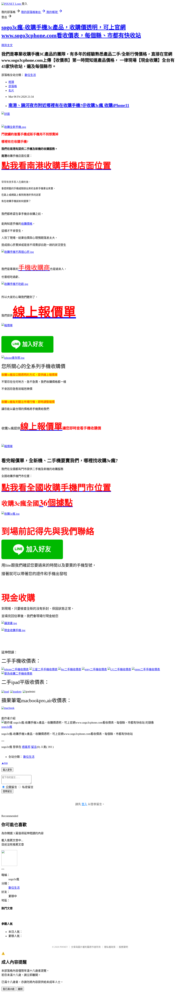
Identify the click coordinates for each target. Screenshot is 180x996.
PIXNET (64, 947)
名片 (11, 90)
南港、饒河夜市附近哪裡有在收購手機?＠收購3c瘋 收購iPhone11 (68, 105)
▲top (4, 762)
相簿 (11, 82)
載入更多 (7, 769)
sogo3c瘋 (6, 726)
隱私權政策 (109, 947)
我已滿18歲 (8, 989)
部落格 (12, 86)
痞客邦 (26, 746)
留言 (34, 746)
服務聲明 (123, 947)
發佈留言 (7, 791)
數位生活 (30, 74)
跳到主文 (7, 45)
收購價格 (26, 223)
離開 (20, 989)
